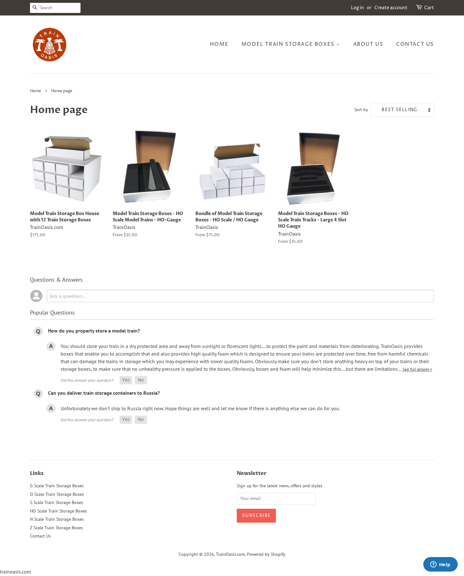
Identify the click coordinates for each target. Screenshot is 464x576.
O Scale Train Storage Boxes (57, 494)
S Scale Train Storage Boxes (56, 502)
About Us (368, 44)
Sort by (361, 109)
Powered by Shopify (266, 554)
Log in (357, 8)
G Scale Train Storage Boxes (57, 486)
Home (219, 44)
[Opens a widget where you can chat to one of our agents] (440, 565)
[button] (126, 380)
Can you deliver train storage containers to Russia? (104, 393)
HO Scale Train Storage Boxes (58, 511)
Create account (390, 8)
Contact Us (415, 44)
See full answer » (417, 369)
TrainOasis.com (230, 554)
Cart (429, 8)
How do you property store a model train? (94, 330)
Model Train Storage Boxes (288, 44)
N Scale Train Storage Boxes (57, 519)
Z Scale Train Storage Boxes (56, 528)
